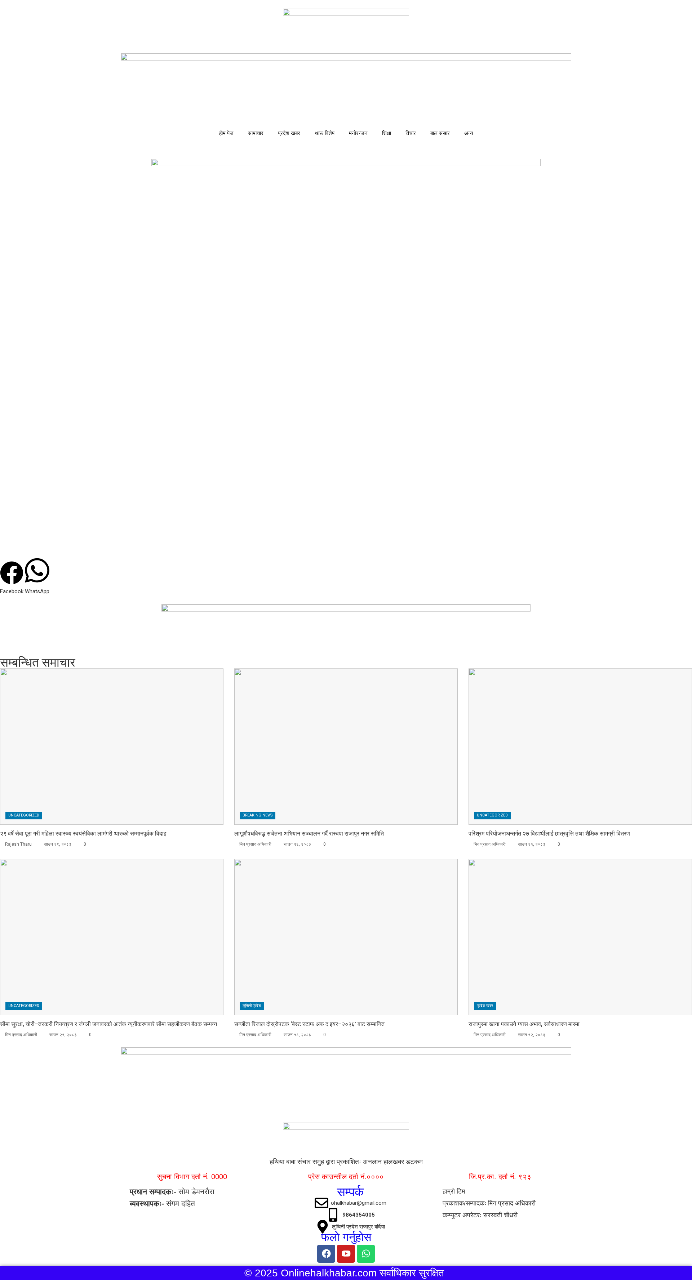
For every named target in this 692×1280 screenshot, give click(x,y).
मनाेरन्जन (358, 133)
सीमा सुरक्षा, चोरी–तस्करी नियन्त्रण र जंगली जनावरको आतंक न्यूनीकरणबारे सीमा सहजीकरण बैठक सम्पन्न (108, 1024)
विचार (410, 133)
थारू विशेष (324, 133)
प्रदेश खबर (289, 133)
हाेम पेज (226, 133)
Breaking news (257, 815)
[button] (11, 578)
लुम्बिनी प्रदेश (252, 1005)
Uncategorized (23, 815)
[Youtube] (346, 1254)
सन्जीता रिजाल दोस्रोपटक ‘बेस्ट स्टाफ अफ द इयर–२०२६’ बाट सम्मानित (309, 1024)
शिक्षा (386, 133)
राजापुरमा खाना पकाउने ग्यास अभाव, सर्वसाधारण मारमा (524, 1024)
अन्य (468, 133)
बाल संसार (440, 133)
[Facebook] (326, 1254)
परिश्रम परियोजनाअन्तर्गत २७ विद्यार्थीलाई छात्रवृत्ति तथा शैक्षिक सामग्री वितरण (549, 833)
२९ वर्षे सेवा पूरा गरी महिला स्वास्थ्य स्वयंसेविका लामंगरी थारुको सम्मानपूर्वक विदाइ (83, 833)
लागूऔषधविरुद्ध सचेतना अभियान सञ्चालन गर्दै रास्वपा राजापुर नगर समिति (309, 833)
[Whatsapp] (366, 1254)
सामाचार (255, 133)
